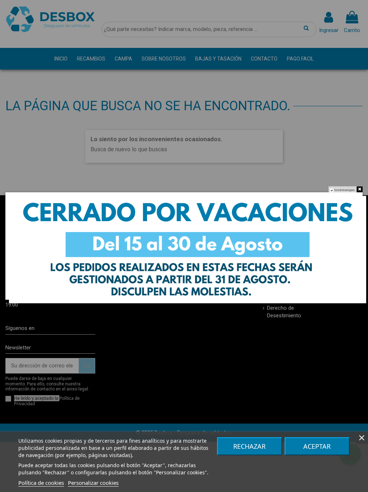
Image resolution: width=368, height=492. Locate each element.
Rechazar (249, 446)
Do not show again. (345, 190)
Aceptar (317, 446)
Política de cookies (41, 482)
